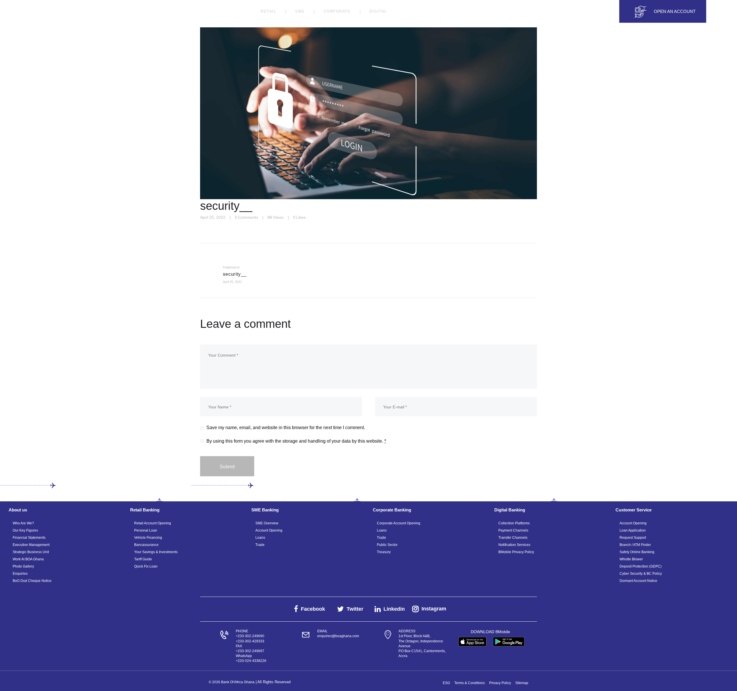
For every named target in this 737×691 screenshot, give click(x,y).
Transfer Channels (512, 538)
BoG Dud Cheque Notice (32, 581)
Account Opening (268, 530)
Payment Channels (513, 530)
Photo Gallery (23, 566)
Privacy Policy (500, 683)
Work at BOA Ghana (28, 559)
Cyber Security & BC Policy (641, 574)
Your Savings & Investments (156, 552)
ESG (446, 683)
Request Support (633, 538)
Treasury (384, 552)
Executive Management (31, 545)
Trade (260, 545)
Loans (260, 538)
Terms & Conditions (469, 683)
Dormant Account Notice (638, 581)
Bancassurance (146, 545)
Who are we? (23, 523)
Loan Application (633, 530)
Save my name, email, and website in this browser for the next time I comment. (285, 427)
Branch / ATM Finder (635, 545)
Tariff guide (143, 559)
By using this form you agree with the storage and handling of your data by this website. (296, 441)
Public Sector (387, 545)
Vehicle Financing (148, 538)
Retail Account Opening (152, 523)
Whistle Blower (631, 559)
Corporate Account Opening (398, 523)
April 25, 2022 (212, 217)
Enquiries (20, 574)
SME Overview (266, 523)
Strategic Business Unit (31, 552)
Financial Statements (29, 538)
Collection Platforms (514, 523)
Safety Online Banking (637, 552)
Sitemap (521, 683)
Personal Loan (145, 530)
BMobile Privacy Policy (516, 552)
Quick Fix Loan (145, 566)
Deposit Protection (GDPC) (641, 566)
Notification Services (514, 545)
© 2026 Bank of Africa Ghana (231, 682)
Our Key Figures (25, 530)
